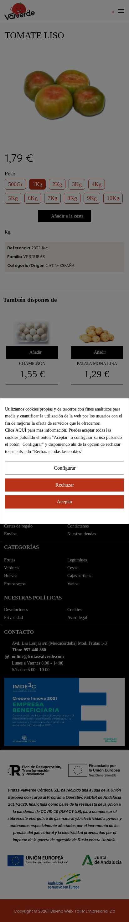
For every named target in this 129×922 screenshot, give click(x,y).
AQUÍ (21, 430)
